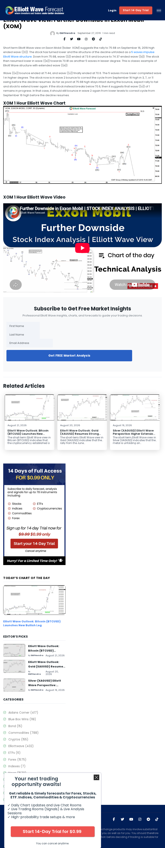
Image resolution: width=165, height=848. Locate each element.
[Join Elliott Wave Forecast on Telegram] (148, 819)
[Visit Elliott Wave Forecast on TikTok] (157, 819)
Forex (17, 759)
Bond (15, 726)
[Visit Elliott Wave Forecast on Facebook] (114, 819)
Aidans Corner (23, 712)
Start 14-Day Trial (136, 10)
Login (112, 10)
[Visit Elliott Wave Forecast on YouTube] (131, 819)
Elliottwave (21, 746)
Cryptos (18, 739)
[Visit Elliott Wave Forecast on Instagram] (140, 819)
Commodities (23, 733)
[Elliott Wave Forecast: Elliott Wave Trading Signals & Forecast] (34, 10)
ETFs (14, 753)
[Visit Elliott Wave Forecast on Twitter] (122, 819)
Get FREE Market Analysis (69, 355)
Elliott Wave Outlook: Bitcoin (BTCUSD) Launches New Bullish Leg (28, 434)
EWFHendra (67, 33)
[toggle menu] (159, 10)
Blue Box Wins (22, 719)
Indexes (17, 766)
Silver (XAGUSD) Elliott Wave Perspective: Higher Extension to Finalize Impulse (134, 434)
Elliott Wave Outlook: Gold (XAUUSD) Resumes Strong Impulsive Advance (79, 434)
